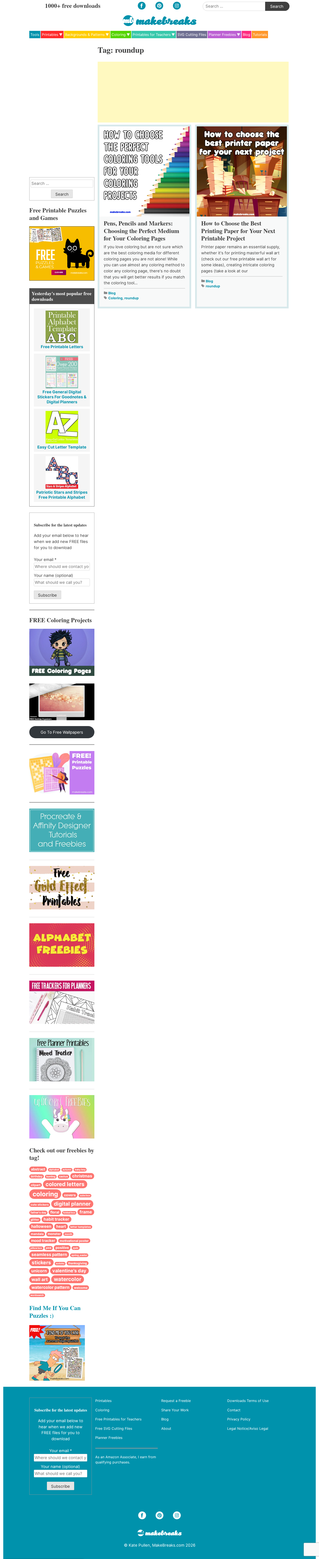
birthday (37, 1176)
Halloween (41, 1226)
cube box (85, 1195)
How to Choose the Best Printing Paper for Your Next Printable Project (238, 230)
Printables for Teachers (152, 34)
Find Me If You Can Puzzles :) (55, 1311)
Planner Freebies (222, 34)
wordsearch (37, 1295)
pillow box (36, 1248)
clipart (35, 1185)
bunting (50, 1176)
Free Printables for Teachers (118, 1419)
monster (54, 1234)
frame (86, 1212)
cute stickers (40, 1204)
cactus (63, 1176)
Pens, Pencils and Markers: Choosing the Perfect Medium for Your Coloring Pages (141, 230)
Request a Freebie (176, 1400)
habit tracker (56, 1219)
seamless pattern (49, 1254)
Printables (50, 34)
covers (70, 1195)
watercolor (67, 1279)
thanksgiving (77, 1263)
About (166, 1428)
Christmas (82, 1175)
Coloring (119, 34)
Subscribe (47, 595)
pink (48, 1248)
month (68, 1234)
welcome (80, 1287)
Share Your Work (175, 1410)
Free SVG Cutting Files (113, 1428)
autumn (66, 1169)
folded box (69, 1212)
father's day (38, 1212)
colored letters (65, 1184)
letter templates (80, 1226)
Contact (233, 1410)
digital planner (72, 1204)
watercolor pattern (50, 1287)
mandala (37, 1234)
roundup (131, 298)
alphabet (54, 1169)
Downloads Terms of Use (248, 1400)
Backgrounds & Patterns (85, 34)
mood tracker (43, 1240)
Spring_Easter (79, 1255)
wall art (39, 1279)
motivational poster (74, 1241)
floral (54, 1212)
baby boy (80, 1169)
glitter (35, 1219)
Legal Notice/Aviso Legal (247, 1428)
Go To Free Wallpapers (62, 732)
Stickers (41, 1262)
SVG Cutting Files (192, 34)
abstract (38, 1169)
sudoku (60, 1263)
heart (61, 1226)
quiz (75, 1248)
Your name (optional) (53, 575)
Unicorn (39, 1270)
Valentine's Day (69, 1270)
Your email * (45, 559)
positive (62, 1248)
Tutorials (260, 34)
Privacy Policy (238, 1419)
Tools (34, 34)
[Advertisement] (193, 92)
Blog (246, 34)
